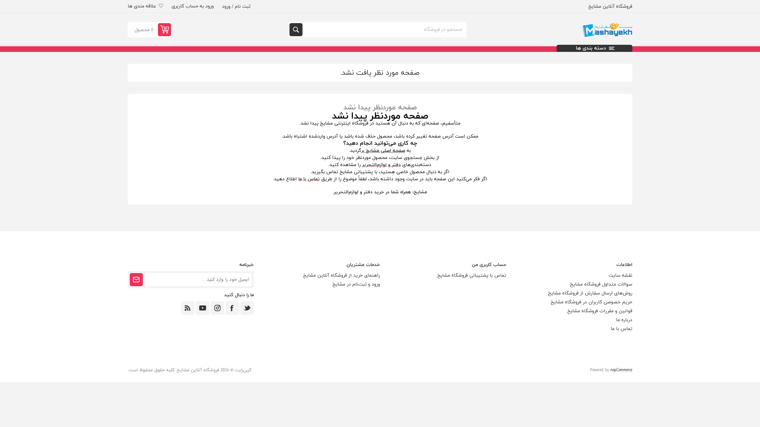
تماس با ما (621, 329)
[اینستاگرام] (217, 308)
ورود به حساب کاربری (193, 6)
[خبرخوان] (187, 308)
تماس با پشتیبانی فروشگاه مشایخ (471, 275)
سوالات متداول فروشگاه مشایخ (601, 284)
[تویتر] (247, 308)
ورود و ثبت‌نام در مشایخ (356, 284)
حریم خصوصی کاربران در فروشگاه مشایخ (591, 302)
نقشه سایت (620, 275)
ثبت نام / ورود (236, 6)
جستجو (296, 29)
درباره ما (624, 320)
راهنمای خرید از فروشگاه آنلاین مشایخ (341, 275)
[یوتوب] (202, 308)
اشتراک (136, 279)
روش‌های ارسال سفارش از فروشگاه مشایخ (590, 293)
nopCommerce (621, 370)
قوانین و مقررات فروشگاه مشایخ (599, 311)
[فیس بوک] (232, 308)
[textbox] (384, 29)
